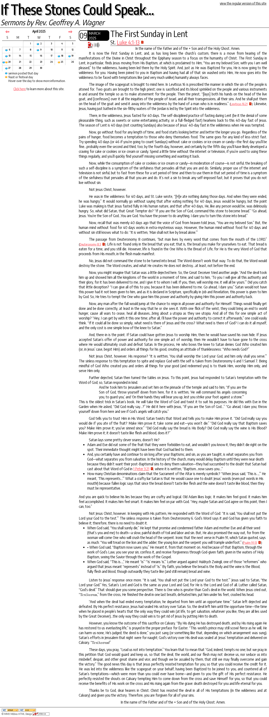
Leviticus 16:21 (239, 104)
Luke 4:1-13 (128, 42)
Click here (19, 89)
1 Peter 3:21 (141, 468)
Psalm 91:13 (250, 542)
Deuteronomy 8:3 (90, 244)
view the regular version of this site (243, 3)
